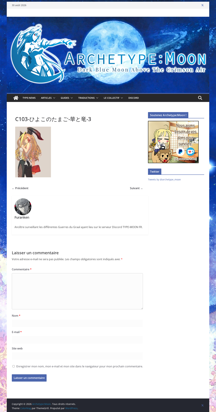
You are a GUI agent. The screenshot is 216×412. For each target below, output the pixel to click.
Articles (46, 97)
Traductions (86, 97)
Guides (65, 97)
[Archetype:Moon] (108, 19)
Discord (133, 97)
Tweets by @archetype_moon (164, 179)
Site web (17, 348)
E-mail (17, 332)
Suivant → (136, 188)
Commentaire (22, 269)
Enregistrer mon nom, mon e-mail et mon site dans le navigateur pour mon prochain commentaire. (79, 366)
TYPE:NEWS (29, 97)
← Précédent (20, 188)
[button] (53, 98)
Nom (16, 315)
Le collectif (111, 97)
